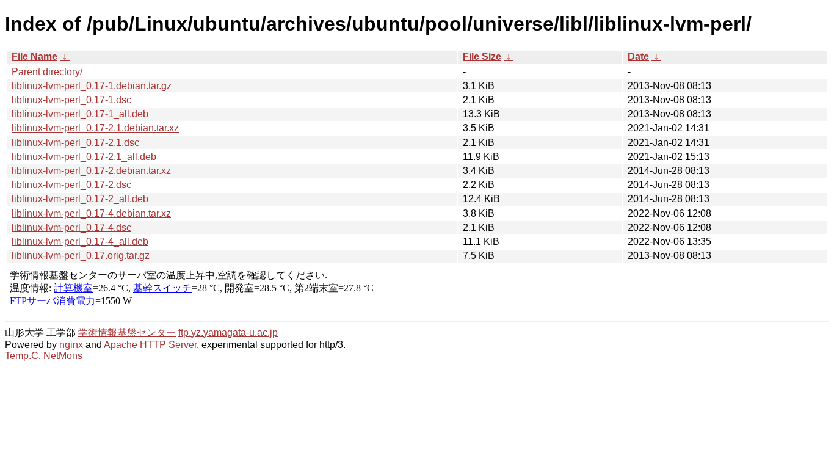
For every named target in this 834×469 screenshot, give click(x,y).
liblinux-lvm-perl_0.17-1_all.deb (80, 114)
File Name (34, 56)
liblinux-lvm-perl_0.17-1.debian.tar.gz (92, 86)
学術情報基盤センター (127, 332)
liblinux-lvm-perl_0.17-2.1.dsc (75, 142)
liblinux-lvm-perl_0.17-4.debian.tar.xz (91, 213)
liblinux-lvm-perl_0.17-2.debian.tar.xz (91, 170)
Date (638, 56)
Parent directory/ (47, 72)
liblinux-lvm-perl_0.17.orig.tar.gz (81, 255)
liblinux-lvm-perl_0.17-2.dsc (71, 185)
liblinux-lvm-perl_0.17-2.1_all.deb (84, 156)
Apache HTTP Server (150, 345)
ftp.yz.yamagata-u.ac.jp (228, 332)
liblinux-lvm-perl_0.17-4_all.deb (80, 241)
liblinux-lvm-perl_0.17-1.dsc (71, 100)
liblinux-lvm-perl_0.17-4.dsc (71, 227)
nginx (71, 345)
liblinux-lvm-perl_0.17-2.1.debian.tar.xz (95, 128)
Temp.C (21, 356)
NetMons (62, 356)
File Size (482, 56)
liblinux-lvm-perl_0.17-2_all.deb (80, 199)
